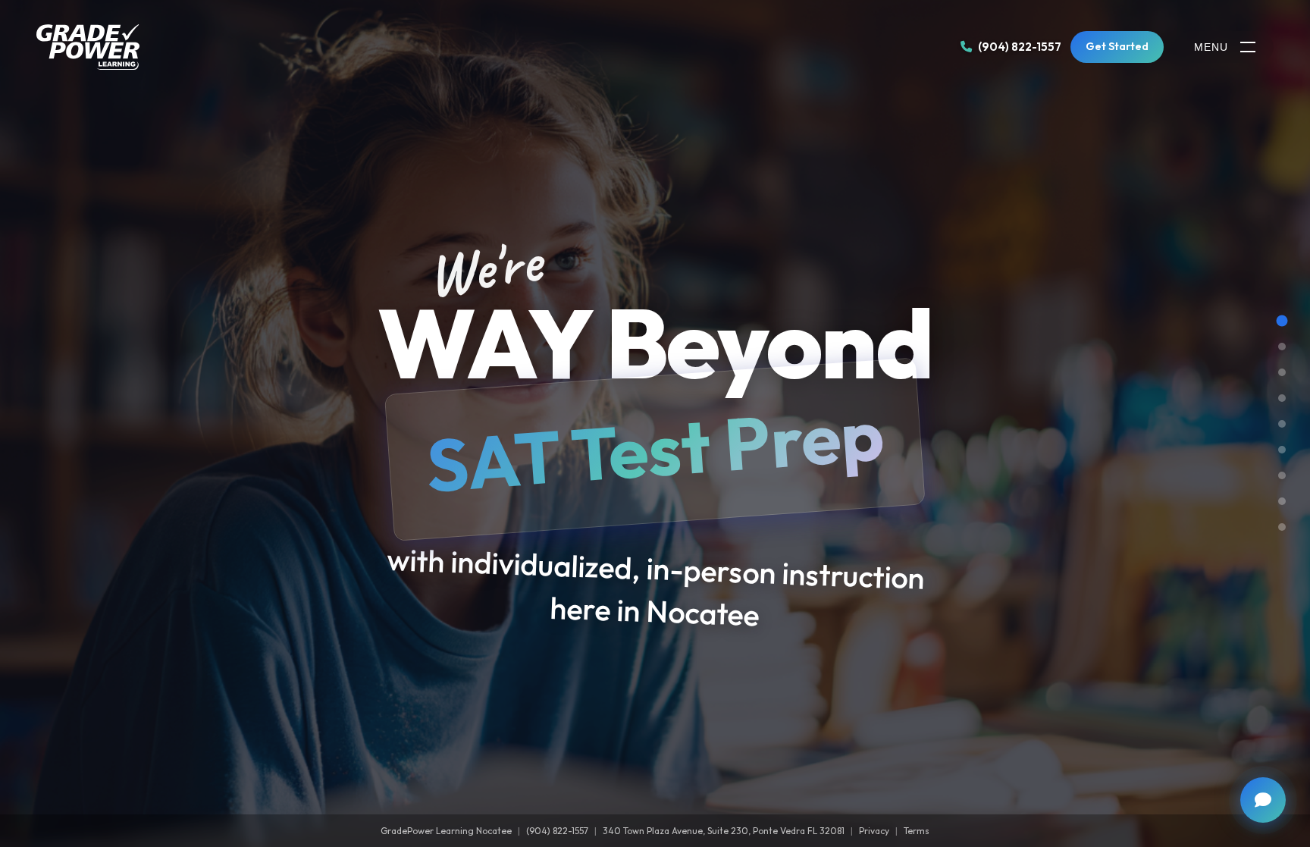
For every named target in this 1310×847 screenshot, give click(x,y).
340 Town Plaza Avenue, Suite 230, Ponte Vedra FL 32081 (724, 830)
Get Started (1117, 46)
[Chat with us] (1263, 800)
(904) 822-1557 (557, 830)
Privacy (874, 830)
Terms (916, 830)
